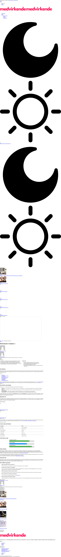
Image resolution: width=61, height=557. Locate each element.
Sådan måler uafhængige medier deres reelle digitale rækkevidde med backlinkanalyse (11, 275)
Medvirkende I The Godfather (4, 409)
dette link (19, 475)
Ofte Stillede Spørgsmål (5, 380)
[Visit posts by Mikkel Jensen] (2, 350)
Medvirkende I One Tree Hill (4, 299)
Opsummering (3, 379)
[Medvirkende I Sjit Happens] (3, 517)
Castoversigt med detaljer (5, 377)
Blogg (1, 282)
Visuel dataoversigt (4, 378)
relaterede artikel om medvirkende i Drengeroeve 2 (29, 420)
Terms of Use (16, 0)
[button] (0, 142)
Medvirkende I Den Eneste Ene (4, 307)
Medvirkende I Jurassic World (4, 283)
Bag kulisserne (4, 376)
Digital (2, 4)
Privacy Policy (11, 0)
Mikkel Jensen (2, 351)
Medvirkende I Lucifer (3, 417)
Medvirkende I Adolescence (3, 315)
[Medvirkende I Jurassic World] (3, 507)
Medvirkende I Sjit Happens (3, 291)
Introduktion (3, 375)
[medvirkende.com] (5, 143)
